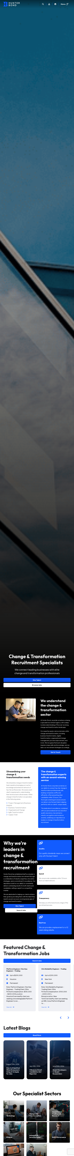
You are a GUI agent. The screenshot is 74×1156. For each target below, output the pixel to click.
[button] (60, 1018)
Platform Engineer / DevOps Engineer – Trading (16, 970)
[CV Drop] (49, 4)
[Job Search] (43, 4)
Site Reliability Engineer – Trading (53, 969)
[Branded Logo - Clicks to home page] (11, 4)
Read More (37, 1035)
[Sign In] (55, 4)
